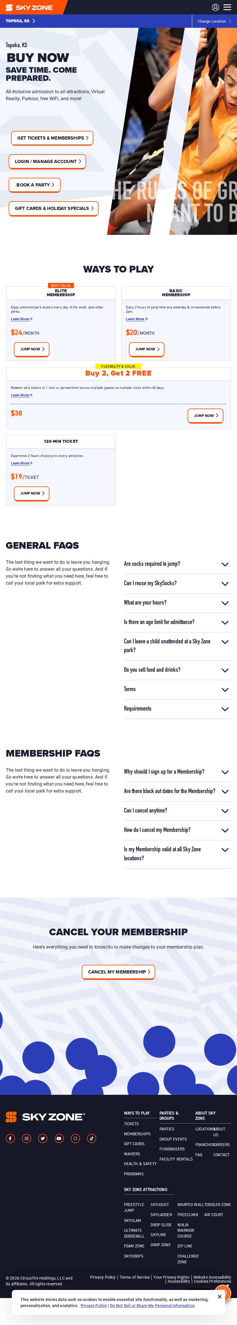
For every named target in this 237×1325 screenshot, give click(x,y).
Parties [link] (167, 1129)
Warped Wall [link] (190, 1204)
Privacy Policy (103, 1277)
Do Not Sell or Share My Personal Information (152, 1305)
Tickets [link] (131, 1124)
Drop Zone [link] (161, 1245)
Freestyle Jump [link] (134, 1207)
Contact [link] (221, 1155)
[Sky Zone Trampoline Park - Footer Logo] (45, 1117)
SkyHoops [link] (133, 1256)
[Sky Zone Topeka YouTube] (59, 1138)
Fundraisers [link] (172, 1149)
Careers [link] (221, 1145)
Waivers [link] (132, 1154)
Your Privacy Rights (171, 1277)
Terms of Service (135, 1277)
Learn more (20, 318)
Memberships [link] (137, 1134)
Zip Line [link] (184, 1246)
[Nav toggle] (227, 7)
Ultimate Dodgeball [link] (134, 1233)
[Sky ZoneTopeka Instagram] (26, 1138)
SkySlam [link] (132, 1220)
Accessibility (179, 1281)
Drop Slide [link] (161, 1225)
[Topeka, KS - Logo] (41, 7)
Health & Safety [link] (140, 1164)
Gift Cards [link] (134, 1144)
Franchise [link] (205, 1145)
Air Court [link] (213, 1215)
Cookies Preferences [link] (212, 1281)
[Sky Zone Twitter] (42, 1138)
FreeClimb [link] (187, 1215)
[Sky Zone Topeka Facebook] (10, 1138)
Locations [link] (205, 1129)
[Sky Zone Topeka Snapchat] (75, 1138)
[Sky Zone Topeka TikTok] (91, 1138)
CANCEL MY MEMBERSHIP (117, 972)
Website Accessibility (212, 1277)
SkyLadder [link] (161, 1215)
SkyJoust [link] (160, 1204)
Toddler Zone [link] (217, 1204)
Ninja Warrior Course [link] (185, 1230)
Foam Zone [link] (134, 1246)
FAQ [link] (198, 1155)
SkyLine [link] (158, 1235)
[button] (20, 21)
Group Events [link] (173, 1139)
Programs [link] (134, 1174)
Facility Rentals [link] (176, 1159)
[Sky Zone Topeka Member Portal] (215, 7)
